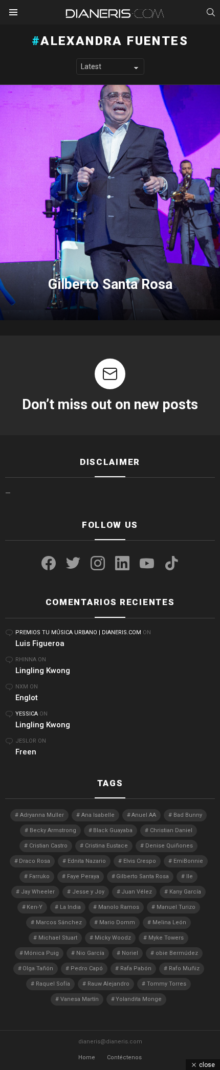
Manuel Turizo (176, 907)
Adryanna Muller (42, 815)
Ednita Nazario (87, 861)
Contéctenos (124, 1057)
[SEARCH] (211, 12)
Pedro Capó (87, 968)
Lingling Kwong (42, 670)
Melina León (169, 922)
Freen (25, 751)
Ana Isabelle (98, 815)
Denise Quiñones (169, 845)
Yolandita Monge (139, 999)
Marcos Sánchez (59, 922)
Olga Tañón (38, 968)
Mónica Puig (41, 953)
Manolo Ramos (118, 907)
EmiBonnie (188, 861)
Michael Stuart (57, 937)
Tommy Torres (166, 983)
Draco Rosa (34, 861)
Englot (26, 697)
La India (70, 907)
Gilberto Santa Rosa (142, 876)
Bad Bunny (187, 815)
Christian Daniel (171, 830)
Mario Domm (117, 922)
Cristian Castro (48, 845)
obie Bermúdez (177, 953)
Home (86, 1057)
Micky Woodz (113, 937)
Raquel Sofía (53, 983)
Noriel (130, 953)
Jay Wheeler (38, 891)
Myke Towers (166, 937)
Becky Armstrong (53, 830)
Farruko (39, 876)
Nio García (90, 953)
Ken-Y (34, 907)
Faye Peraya (83, 876)
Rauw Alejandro (108, 983)
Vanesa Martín (79, 999)
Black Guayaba (113, 830)
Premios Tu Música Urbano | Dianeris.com (78, 632)
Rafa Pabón (135, 968)
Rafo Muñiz (184, 968)
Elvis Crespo (139, 861)
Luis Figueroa (39, 643)
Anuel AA (143, 815)
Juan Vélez (136, 891)
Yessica (26, 713)
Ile (189, 876)
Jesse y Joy (88, 891)
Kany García (185, 891)
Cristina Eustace (106, 845)
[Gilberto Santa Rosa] (110, 202)
